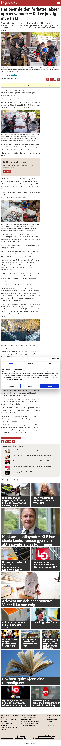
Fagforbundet (31, 715)
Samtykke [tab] (10, 363)
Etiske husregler (20, 738)
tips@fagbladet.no (27, 720)
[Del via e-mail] (54, 79)
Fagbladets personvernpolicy (43, 738)
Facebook (34, 724)
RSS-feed (53, 726)
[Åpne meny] (58, 3)
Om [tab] (50, 363)
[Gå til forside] (9, 3)
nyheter (4, 438)
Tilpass (30, 386)
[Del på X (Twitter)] (51, 79)
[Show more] (7, 171)
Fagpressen (21, 736)
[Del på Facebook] (47, 79)
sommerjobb (11, 438)
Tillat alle (49, 386)
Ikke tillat (11, 386)
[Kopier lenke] (58, 79)
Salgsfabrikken (33, 722)
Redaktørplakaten (44, 736)
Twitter (24, 726)
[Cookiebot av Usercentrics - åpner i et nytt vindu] (52, 359)
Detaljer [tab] (30, 363)
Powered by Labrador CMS (30, 743)
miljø (18, 438)
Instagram (32, 726)
